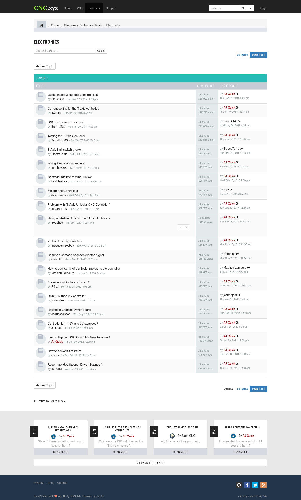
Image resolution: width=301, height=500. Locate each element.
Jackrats (56, 328)
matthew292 (59, 167)
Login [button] (263, 8)
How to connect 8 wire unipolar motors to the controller (84, 268)
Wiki (79, 8)
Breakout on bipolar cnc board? (68, 282)
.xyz (46, 8)
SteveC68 (57, 99)
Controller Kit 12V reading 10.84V (70, 177)
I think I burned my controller (66, 296)
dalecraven (58, 195)
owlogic (56, 113)
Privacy (38, 483)
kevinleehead (60, 181)
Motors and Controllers (63, 190)
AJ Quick (229, 94)
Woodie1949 (59, 140)
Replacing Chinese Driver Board (69, 309)
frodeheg (57, 222)
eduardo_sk (59, 209)
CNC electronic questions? (65, 122)
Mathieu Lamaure (62, 273)
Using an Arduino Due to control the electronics (79, 218)
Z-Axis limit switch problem (66, 149)
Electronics (46, 42)
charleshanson (60, 314)
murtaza (56, 369)
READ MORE (60, 452)
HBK (226, 190)
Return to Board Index (50, 401)
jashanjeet (58, 300)
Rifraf (54, 286)
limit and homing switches (65, 241)
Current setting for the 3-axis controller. (73, 108)
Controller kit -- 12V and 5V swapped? (73, 323)
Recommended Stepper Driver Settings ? (75, 364)
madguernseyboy (62, 245)
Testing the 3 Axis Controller (66, 135)
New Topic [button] (46, 66)
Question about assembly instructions (73, 94)
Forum (93, 8)
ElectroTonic (59, 154)
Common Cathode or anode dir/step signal (76, 254)
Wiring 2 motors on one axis (66, 163)
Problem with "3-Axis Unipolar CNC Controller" (79, 204)
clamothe (57, 259)
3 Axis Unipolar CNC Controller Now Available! (79, 337)
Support (111, 8)
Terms (50, 483)
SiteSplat (74, 496)
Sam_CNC (58, 126)
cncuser (56, 355)
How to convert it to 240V (64, 350)
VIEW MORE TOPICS (150, 463)
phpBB (100, 496)
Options (228, 389)
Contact (62, 483)
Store (67, 8)
